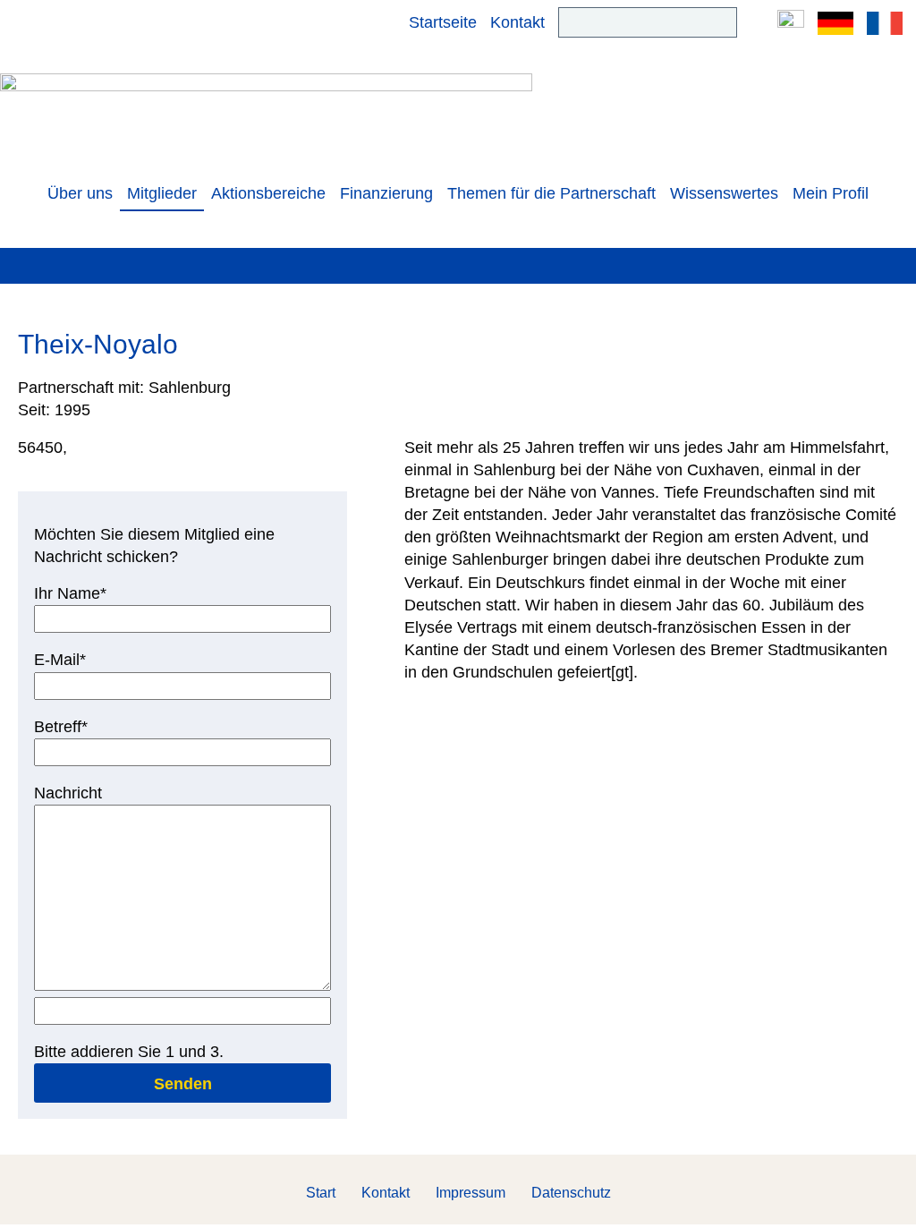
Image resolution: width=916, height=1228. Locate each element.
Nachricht (68, 793)
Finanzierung (386, 193)
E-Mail (68, 659)
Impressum (470, 1192)
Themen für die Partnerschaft (551, 193)
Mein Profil (831, 193)
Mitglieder (162, 193)
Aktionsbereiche (268, 193)
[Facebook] (790, 22)
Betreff (68, 726)
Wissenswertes (724, 193)
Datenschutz (571, 1192)
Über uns (80, 193)
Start (320, 1192)
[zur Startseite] (266, 114)
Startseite (443, 22)
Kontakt (517, 22)
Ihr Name (70, 593)
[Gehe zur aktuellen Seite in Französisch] (885, 22)
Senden (183, 1084)
